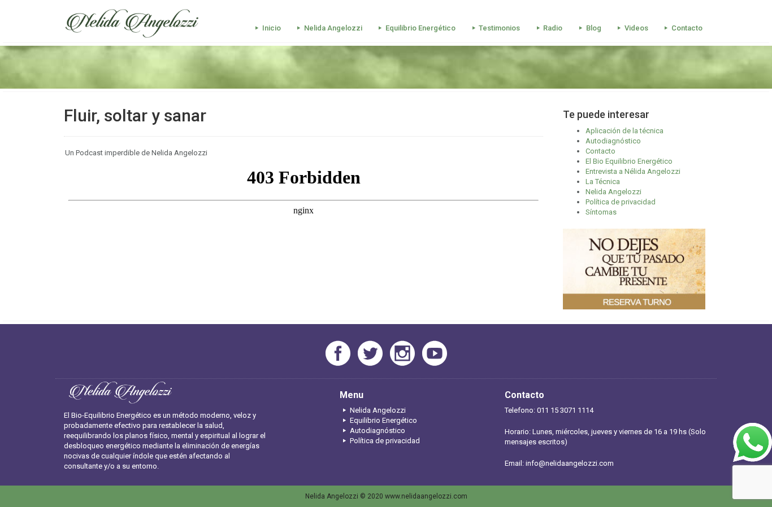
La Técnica (602, 181)
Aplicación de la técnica (624, 130)
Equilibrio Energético (420, 28)
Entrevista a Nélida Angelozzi (632, 171)
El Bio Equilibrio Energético (629, 161)
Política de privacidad (620, 202)
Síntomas (601, 212)
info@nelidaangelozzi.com (570, 463)
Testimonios (499, 28)
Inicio (271, 28)
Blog (593, 28)
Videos (636, 28)
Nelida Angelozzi (333, 28)
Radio (552, 28)
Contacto (686, 28)
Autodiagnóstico (613, 141)
